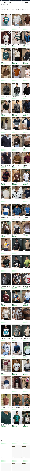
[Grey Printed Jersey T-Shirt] (17, 227)
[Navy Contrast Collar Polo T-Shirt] (6, 140)
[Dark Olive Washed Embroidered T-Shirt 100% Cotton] (17, 400)
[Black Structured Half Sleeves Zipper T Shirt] (6, 158)
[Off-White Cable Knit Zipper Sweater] (17, 54)
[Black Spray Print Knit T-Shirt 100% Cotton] (17, 106)
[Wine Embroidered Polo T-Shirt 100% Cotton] (6, 365)
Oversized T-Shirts (23, 9)
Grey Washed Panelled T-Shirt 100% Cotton (7, 286)
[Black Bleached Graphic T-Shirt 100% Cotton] (6, 434)
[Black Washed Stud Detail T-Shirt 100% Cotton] (17, 244)
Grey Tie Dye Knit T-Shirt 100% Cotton (17, 338)
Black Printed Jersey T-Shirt (5, 269)
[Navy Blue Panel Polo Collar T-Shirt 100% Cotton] (17, 123)
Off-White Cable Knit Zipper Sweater (17, 61)
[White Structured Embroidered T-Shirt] (6, 192)
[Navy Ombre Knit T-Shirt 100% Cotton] (6, 382)
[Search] (21, 2)
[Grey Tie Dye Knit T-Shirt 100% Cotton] (17, 331)
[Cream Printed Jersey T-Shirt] (6, 244)
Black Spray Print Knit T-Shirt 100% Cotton (18, 113)
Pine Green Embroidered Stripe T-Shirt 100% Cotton (20, 44)
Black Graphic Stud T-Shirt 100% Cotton (7, 459)
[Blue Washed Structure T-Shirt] (17, 210)
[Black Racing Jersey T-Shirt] (17, 89)
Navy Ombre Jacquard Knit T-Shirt (17, 355)
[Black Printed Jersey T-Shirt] (6, 261)
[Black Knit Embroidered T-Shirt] (6, 106)
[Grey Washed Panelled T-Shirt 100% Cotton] (6, 279)
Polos (13, 9)
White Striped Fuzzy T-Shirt (5, 355)
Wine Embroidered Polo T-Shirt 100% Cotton (8, 372)
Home (1, 4)
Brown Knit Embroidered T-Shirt (17, 182)
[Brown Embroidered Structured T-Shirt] (17, 452)
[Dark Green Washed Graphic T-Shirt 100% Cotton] (17, 417)
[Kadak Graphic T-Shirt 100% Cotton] (17, 261)
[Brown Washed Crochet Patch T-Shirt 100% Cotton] (6, 400)
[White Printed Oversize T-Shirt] (6, 313)
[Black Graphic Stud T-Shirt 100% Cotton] (6, 452)
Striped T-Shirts (17, 9)
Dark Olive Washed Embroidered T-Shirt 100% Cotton (20, 407)
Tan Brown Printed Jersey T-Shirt (6, 234)
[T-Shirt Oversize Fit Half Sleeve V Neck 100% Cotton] (6, 417)
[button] (10, 14)
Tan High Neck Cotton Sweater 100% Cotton (18, 165)
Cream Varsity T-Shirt (15, 303)
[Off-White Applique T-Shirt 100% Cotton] (17, 365)
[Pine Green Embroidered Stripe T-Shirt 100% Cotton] (17, 37)
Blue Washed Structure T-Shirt (16, 217)
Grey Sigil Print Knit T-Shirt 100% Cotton (7, 96)
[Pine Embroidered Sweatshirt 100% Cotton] (6, 54)
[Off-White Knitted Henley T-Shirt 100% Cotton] (17, 20)
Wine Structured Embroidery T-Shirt (6, 303)
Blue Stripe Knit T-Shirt (4, 217)
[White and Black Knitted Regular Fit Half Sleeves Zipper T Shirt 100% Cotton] (17, 279)
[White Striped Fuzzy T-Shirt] (6, 348)
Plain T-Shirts (3, 9)
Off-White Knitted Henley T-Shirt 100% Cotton (19, 27)
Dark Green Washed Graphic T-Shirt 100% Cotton (19, 424)
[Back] (2, 2)
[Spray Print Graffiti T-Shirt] (17, 434)
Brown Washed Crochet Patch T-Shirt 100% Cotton (8, 407)
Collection (4, 4)
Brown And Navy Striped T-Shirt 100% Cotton (8, 182)
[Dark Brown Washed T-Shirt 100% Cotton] (17, 140)
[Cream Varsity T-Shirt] (17, 296)
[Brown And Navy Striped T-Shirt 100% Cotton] (6, 175)
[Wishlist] (24, 2)
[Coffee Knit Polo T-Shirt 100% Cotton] (6, 123)
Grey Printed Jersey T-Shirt (16, 234)
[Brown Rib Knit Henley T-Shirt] (6, 71)
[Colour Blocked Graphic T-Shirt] (6, 20)
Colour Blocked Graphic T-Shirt (5, 27)
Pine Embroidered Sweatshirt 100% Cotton (7, 61)
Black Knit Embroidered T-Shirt (5, 113)
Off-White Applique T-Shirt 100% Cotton (18, 372)
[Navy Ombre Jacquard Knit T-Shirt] (17, 348)
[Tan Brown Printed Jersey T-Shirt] (6, 227)
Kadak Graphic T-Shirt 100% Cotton (17, 269)
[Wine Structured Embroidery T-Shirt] (6, 296)
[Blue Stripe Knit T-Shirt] (6, 210)
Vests (27, 9)
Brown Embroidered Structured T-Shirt (18, 459)
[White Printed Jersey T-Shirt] (6, 331)
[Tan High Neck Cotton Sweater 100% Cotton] (17, 158)
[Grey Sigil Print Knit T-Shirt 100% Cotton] (6, 89)
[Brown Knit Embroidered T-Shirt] (17, 175)
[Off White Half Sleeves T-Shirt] (17, 192)
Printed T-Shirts (8, 9)
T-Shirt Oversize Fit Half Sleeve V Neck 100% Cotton (9, 424)
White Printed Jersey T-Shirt (5, 338)
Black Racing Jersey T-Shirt (16, 96)
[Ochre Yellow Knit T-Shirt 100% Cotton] (17, 71)
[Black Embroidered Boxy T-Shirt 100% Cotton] (17, 382)
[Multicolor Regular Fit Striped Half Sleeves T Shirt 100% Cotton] (17, 313)
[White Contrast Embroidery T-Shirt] (6, 37)
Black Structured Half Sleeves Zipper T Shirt (7, 165)
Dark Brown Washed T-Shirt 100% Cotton (18, 148)
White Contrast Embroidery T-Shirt (6, 44)
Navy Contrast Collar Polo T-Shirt (6, 148)
